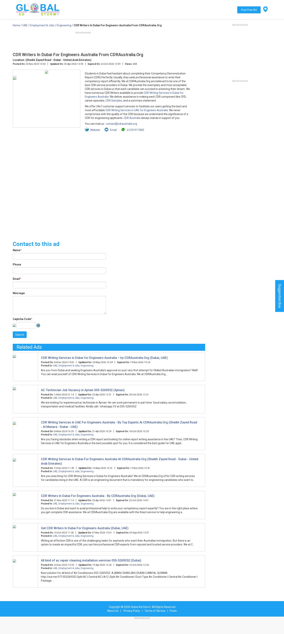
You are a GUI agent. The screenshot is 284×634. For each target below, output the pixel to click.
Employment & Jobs (69, 365)
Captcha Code (22, 319)
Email (17, 278)
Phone (17, 264)
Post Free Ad (249, 9)
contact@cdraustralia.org (121, 123)
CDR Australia (132, 117)
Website (95, 129)
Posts (173, 610)
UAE (55, 365)
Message (19, 293)
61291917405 (135, 129)
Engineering (87, 365)
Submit (19, 334)
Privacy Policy (131, 610)
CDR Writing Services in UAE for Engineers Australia (136, 110)
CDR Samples (113, 100)
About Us (112, 610)
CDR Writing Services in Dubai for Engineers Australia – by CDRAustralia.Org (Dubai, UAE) (104, 358)
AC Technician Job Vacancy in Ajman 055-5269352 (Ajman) (83, 390)
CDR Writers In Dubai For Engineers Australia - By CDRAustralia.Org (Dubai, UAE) (98, 496)
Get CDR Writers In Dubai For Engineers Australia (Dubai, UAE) (84, 528)
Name (17, 250)
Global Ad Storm (141, 606)
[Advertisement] (109, 184)
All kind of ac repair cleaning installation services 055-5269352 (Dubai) (91, 560)
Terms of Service (155, 610)
